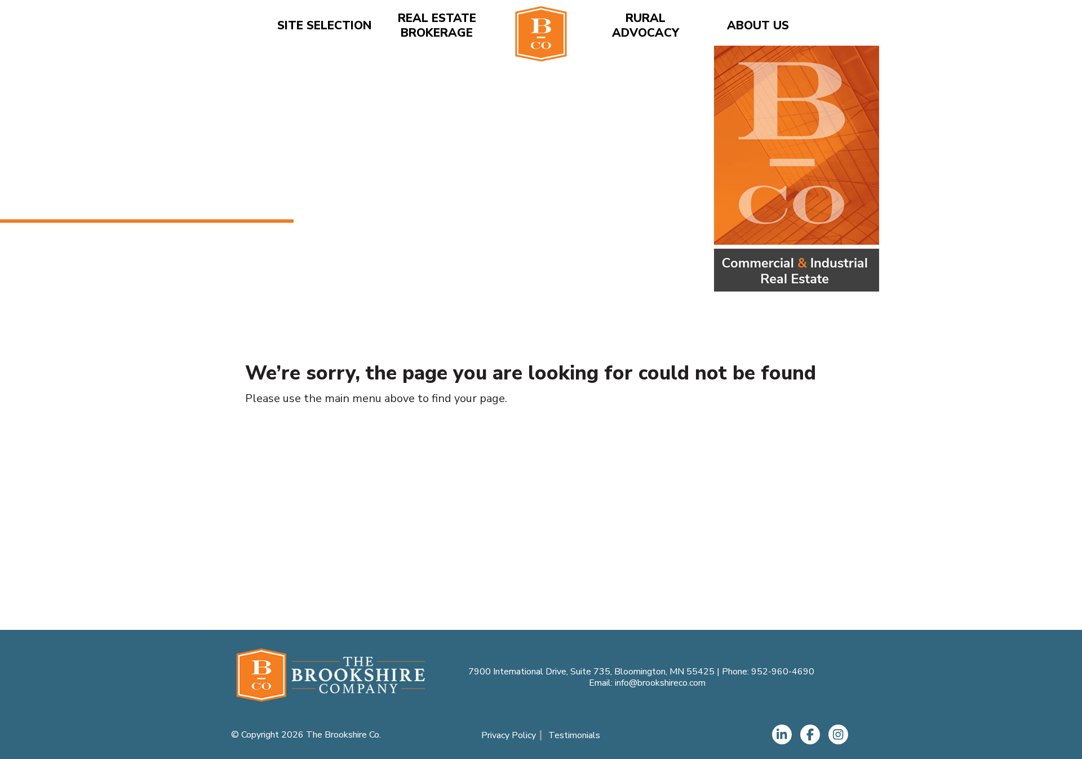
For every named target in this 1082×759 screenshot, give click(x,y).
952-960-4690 (782, 671)
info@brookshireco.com (660, 683)
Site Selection (324, 26)
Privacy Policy (508, 735)
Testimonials (574, 735)
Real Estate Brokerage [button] (437, 25)
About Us (758, 26)
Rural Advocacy (645, 25)
